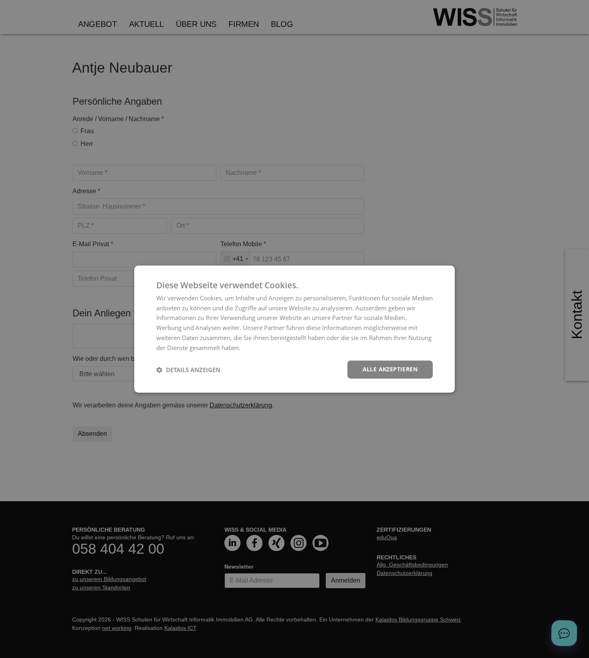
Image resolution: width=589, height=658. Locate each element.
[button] (188, 369)
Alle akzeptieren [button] (390, 369)
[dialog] (294, 329)
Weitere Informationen (273, 348)
